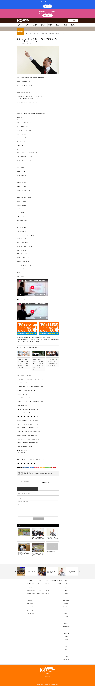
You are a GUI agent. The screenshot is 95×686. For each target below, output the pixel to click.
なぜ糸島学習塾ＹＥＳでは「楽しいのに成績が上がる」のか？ (51, 571)
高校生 (43, 25)
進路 (66, 646)
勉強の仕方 (66, 623)
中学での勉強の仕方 (66, 629)
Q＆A (51, 580)
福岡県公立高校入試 (38, 473)
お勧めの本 (66, 656)
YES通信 (65, 583)
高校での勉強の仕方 (27, 43)
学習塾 (20, 473)
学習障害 (66, 616)
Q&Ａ (65, 25)
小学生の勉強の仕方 (66, 633)
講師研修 (59, 583)
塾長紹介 (30, 587)
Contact (54, 580)
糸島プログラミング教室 (40, 593)
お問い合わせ (73, 20)
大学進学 (66, 593)
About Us (20, 25)
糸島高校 (48, 473)
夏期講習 (66, 636)
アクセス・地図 (30, 610)
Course (50, 25)
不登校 (66, 610)
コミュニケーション (66, 659)
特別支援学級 (66, 613)
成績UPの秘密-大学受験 (31, 593)
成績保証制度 (30, 600)
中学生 (35, 25)
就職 (66, 649)
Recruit (60, 580)
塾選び (66, 587)
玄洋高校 (30, 473)
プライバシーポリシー (31, 613)
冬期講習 (66, 639)
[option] (27, 571)
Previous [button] (15, 571)
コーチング (66, 662)
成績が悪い (26, 473)
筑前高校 (42, 473)
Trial (57, 580)
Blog (73, 25)
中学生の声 (47, 587)
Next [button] (79, 571)
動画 (22, 43)
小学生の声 (47, 590)
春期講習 (66, 643)
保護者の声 (47, 593)
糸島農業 (45, 473)
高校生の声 (47, 583)
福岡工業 (33, 473)
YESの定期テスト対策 (30, 583)
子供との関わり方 (66, 606)
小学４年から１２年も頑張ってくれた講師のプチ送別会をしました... (31, 571)
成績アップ (23, 473)
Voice (57, 25)
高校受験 (51, 473)
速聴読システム (66, 600)
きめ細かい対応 (30, 606)
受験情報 (66, 590)
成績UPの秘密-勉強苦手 (31, 590)
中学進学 (66, 603)
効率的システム (30, 603)
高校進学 (32, 43)
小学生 (28, 25)
